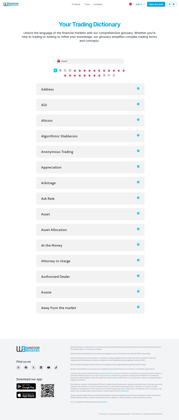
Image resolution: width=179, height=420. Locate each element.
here (105, 402)
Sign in (139, 4)
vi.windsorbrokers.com (107, 373)
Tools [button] (87, 4)
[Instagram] (18, 368)
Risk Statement (123, 391)
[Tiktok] (56, 368)
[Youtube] (49, 368)
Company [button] (98, 4)
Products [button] (76, 4)
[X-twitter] (33, 368)
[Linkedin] (41, 368)
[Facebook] (26, 368)
